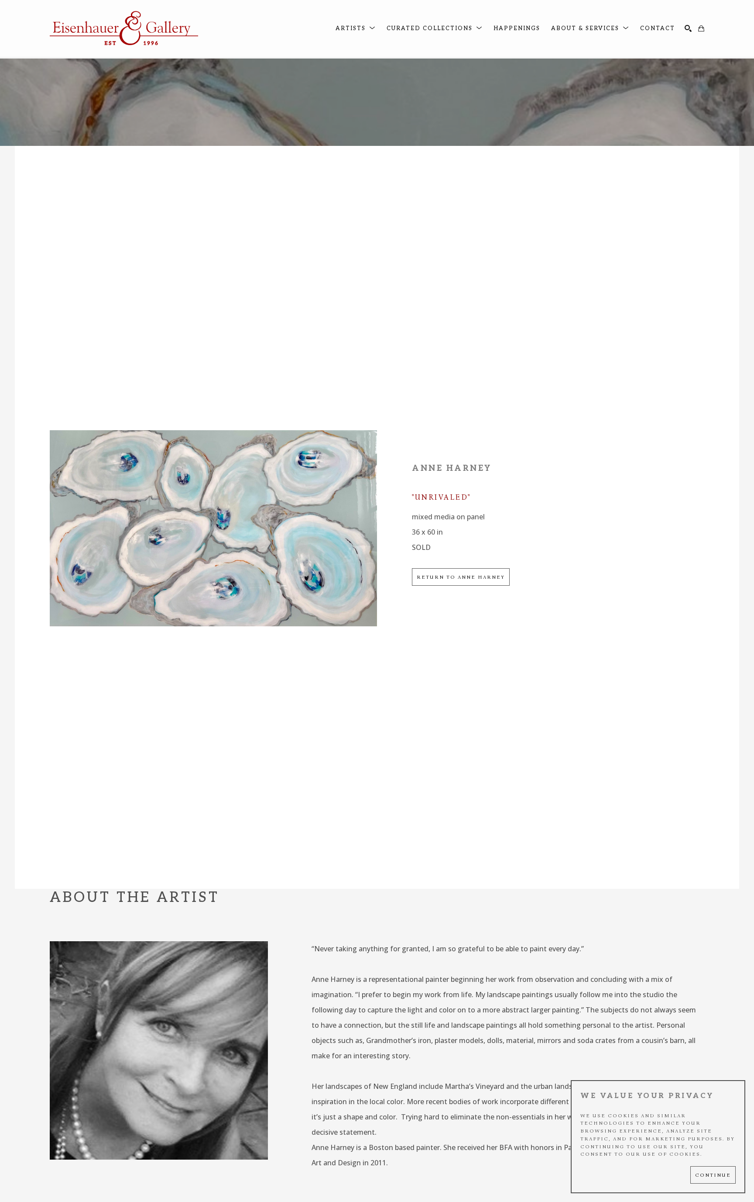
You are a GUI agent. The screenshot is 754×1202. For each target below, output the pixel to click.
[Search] (688, 28)
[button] (356, 28)
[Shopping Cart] (701, 28)
